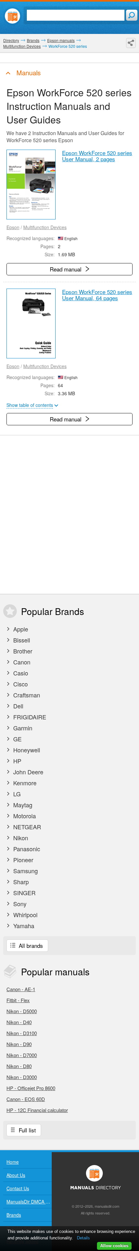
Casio (20, 673)
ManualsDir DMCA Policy (29, 1201)
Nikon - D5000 (21, 1011)
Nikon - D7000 (21, 1055)
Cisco (20, 684)
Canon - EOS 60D (25, 1099)
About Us (15, 1175)
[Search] (131, 15)
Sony (19, 903)
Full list (26, 1130)
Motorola (24, 815)
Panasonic (26, 848)
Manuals (28, 72)
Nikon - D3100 (21, 1033)
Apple (20, 629)
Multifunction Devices (45, 227)
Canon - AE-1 (20, 989)
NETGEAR (26, 826)
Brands (13, 1215)
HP (16, 761)
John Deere (27, 772)
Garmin (22, 728)
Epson (12, 227)
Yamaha (23, 925)
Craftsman (26, 695)
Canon (21, 662)
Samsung (25, 870)
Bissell (21, 640)
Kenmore (24, 783)
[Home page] (12, 16)
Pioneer (22, 859)
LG (16, 794)
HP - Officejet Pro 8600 (30, 1088)
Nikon (20, 837)
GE (17, 739)
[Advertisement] (69, 514)
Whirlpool (24, 914)
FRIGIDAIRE (29, 717)
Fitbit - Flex (18, 1000)
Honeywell (26, 750)
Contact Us (17, 1188)
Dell (17, 706)
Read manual (66, 269)
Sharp (20, 881)
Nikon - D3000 (21, 1077)
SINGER (24, 892)
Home (12, 1162)
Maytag (22, 804)
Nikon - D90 (19, 1044)
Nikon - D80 (19, 1066)
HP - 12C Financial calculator (37, 1110)
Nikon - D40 (19, 1022)
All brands (30, 945)
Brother (22, 651)
